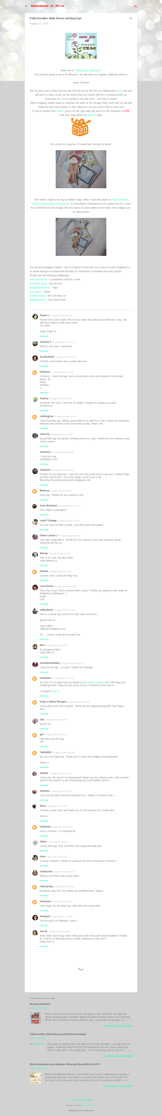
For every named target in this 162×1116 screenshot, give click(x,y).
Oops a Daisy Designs (53, 701)
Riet (42, 645)
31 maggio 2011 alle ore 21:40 (60, 773)
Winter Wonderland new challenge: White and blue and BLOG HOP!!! (64, 1064)
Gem (43, 856)
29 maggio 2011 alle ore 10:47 (60, 554)
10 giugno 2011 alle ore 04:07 (59, 931)
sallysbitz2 (46, 609)
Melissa (44, 490)
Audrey (44, 398)
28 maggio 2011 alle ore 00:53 (62, 470)
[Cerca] (135, 7)
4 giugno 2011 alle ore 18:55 (64, 887)
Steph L (44, 315)
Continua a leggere (118, 1026)
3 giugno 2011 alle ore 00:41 (62, 827)
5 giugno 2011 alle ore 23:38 (62, 902)
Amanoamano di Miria (47, 6)
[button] (130, 18)
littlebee (45, 790)
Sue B (44, 931)
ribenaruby (46, 886)
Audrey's (91, 115)
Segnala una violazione (81, 1110)
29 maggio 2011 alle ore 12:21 (60, 571)
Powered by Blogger (81, 1099)
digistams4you (38, 299)
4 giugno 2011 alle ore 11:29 (57, 857)
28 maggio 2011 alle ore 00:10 (63, 452)
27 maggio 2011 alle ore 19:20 (60, 399)
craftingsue (47, 416)
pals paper (36, 291)
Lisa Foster (46, 586)
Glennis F (46, 341)
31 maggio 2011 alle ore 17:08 (63, 752)
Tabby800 (45, 752)
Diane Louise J (49, 535)
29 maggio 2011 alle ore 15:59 (65, 610)
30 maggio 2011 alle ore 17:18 (56, 720)
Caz (42, 719)
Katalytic (45, 916)
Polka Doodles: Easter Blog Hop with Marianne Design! (58, 1034)
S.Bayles (45, 469)
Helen (43, 841)
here (119, 90)
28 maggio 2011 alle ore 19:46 (69, 521)
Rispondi (44, 336)
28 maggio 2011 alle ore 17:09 (69, 506)
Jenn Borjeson (48, 505)
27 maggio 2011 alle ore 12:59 (62, 372)
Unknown (45, 677)
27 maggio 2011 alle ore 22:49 (61, 434)
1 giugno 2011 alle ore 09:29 (61, 791)
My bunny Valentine (40, 1004)
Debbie (44, 773)
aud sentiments (38, 279)
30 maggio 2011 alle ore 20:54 (56, 735)
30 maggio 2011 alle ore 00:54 (72, 663)
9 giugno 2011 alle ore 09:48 (62, 917)
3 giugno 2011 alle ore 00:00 (57, 806)
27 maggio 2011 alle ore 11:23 (63, 342)
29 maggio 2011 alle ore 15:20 (65, 586)
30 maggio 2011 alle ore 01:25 (63, 678)
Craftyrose (46, 871)
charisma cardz (39, 283)
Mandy (44, 553)
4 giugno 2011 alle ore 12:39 (64, 872)
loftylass (45, 371)
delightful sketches (40, 287)
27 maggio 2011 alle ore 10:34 (61, 316)
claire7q (44, 434)
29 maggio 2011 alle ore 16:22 (57, 645)
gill (42, 734)
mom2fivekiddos (50, 663)
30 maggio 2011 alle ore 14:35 (78, 702)
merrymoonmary (89, 1105)
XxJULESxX (47, 356)
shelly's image (37, 295)
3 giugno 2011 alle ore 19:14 (58, 842)
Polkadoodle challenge (87, 70)
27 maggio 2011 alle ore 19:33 (65, 416)
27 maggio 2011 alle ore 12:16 (66, 357)
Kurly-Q (55, 691)
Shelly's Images (95, 682)
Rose (43, 805)
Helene (44, 571)
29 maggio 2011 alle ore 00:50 (70, 536)
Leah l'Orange (48, 520)
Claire (60, 111)
